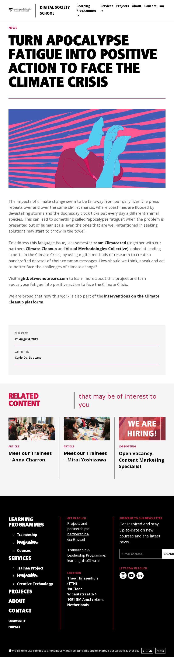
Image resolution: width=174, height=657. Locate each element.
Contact (150, 6)
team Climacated (109, 242)
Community (17, 621)
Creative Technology (35, 585)
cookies (38, 651)
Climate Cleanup (41, 248)
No (159, 651)
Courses (24, 551)
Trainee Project (30, 569)
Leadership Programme (27, 543)
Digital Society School (55, 11)
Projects (122, 6)
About (136, 6)
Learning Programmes (87, 8)
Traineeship (27, 535)
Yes (146, 651)
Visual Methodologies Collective (96, 248)
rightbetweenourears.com (43, 278)
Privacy (14, 627)
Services (107, 6)
